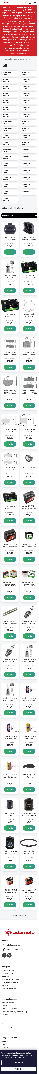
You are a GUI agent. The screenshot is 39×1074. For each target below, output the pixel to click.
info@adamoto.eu (13, 945)
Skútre (4, 1044)
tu (25, 1057)
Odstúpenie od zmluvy (10, 1021)
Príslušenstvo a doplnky (10, 979)
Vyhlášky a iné (7, 1015)
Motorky (5, 1041)
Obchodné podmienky (9, 1009)
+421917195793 (13, 950)
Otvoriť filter (8, 216)
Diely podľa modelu (9, 988)
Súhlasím (18, 1069)
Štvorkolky (5, 1047)
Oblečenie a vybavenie (10, 982)
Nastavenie (19, 1063)
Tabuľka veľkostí (8, 1003)
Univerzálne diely (8, 970)
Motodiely (5, 976)
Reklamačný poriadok (9, 1018)
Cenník (4, 1006)
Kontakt (5, 1024)
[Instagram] (9, 955)
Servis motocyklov (8, 1027)
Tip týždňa (6, 985)
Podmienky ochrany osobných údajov (15, 1012)
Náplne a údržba (8, 973)
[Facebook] (4, 955)
